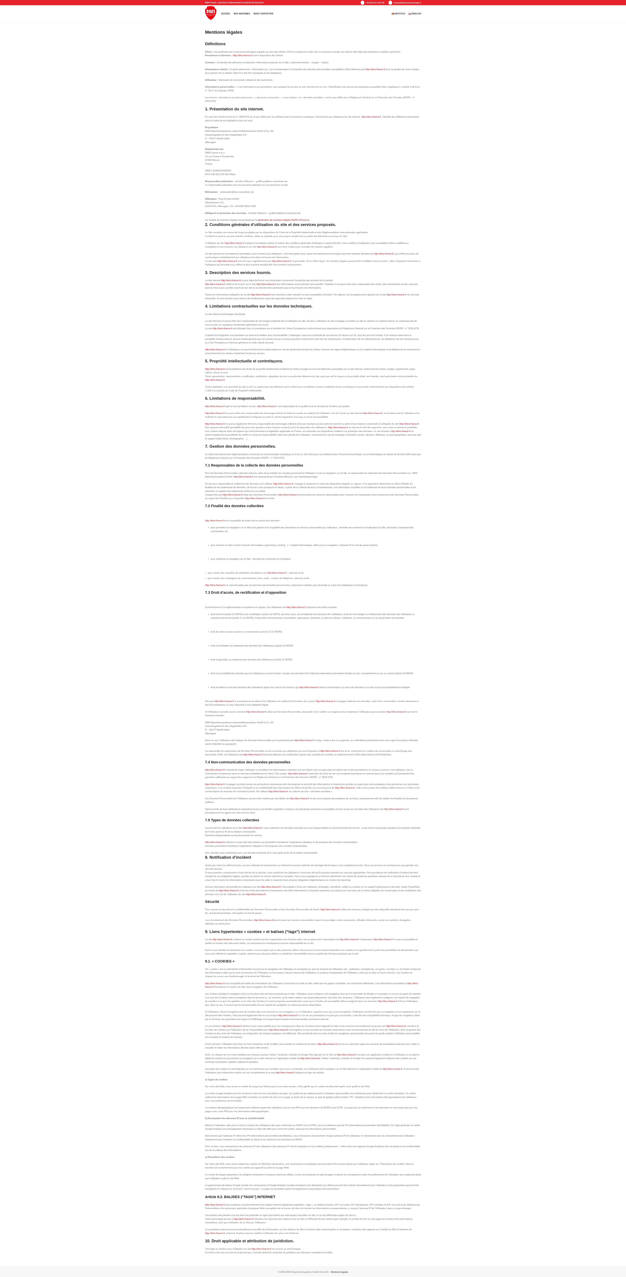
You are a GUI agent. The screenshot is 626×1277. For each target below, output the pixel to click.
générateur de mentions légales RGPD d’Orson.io (283, 220)
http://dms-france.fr (243, 55)
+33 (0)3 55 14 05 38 (374, 3)
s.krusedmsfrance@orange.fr (407, 3)
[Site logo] (211, 13)
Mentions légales (339, 1272)
